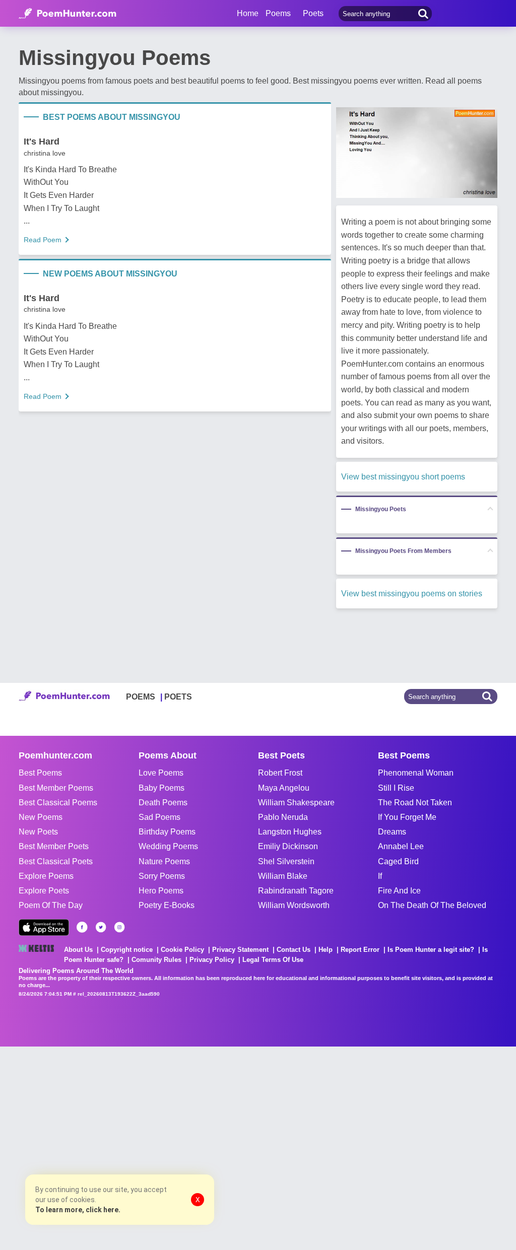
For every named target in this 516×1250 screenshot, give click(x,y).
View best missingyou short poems (403, 476)
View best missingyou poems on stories (411, 593)
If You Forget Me (407, 817)
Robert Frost (280, 773)
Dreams (392, 831)
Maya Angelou (283, 788)
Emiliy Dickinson (288, 846)
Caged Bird (398, 861)
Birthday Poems (167, 831)
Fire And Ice (399, 890)
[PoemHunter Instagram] (119, 927)
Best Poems (40, 773)
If (380, 876)
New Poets (38, 831)
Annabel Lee (401, 846)
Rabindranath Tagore (296, 890)
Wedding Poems (168, 846)
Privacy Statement (240, 949)
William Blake (282, 876)
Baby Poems (161, 788)
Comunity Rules (156, 959)
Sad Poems (159, 817)
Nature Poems (164, 861)
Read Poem (42, 240)
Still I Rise (396, 788)
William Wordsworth (294, 905)
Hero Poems (161, 890)
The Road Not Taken (415, 802)
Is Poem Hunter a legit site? (431, 949)
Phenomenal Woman (416, 773)
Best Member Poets (54, 846)
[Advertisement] (151, 1147)
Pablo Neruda (283, 817)
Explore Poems (46, 876)
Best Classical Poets (56, 861)
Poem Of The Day (51, 905)
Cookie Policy (182, 949)
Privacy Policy (211, 959)
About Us (78, 949)
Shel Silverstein (286, 861)
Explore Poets (44, 890)
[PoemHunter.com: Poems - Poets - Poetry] (67, 13)
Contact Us (293, 949)
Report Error (360, 949)
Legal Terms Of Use (272, 959)
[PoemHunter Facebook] (82, 927)
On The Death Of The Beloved (432, 905)
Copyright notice (127, 949)
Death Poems (163, 802)
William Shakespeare (296, 802)
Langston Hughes (289, 831)
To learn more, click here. (77, 1210)
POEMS (140, 696)
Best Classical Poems (58, 802)
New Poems (40, 817)
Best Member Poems (56, 788)
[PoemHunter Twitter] (100, 927)
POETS (178, 696)
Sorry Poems (162, 876)
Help (325, 949)
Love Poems (161, 773)
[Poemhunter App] (44, 927)
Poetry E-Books (167, 905)
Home (248, 13)
